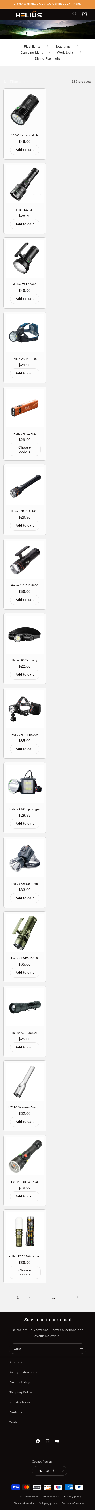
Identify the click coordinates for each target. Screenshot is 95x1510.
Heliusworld (31, 1496)
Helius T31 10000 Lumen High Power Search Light (24, 285)
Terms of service (24, 1503)
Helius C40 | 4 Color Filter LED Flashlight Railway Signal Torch (25, 1182)
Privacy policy (72, 1496)
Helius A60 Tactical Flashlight (24, 1033)
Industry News (19, 1402)
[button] (9, 14)
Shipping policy (48, 1503)
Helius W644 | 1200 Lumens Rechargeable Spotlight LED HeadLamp (25, 359)
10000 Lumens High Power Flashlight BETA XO (25, 136)
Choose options (24, 449)
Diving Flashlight (47, 58)
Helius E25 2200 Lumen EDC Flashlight (25, 1257)
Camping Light (32, 52)
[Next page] (77, 1297)
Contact (15, 1422)
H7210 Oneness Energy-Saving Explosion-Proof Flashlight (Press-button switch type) (24, 1107)
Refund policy (51, 1496)
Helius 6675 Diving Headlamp (24, 660)
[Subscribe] (81, 1348)
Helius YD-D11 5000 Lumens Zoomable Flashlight (24, 586)
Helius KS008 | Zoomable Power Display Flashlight (24, 210)
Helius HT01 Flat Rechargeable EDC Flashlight (25, 434)
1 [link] (18, 1297)
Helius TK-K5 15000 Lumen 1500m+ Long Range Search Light (25, 958)
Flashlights (32, 46)
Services (15, 1362)
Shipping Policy (20, 1392)
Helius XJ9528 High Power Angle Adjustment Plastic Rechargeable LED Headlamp (25, 884)
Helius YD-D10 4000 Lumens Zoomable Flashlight (24, 511)
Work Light (65, 52)
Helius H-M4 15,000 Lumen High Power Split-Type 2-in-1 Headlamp (24, 735)
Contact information (73, 1503)
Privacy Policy (19, 1382)
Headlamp (62, 46)
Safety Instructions (23, 1372)
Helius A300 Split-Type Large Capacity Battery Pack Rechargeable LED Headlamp (24, 809)
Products (15, 1412)
